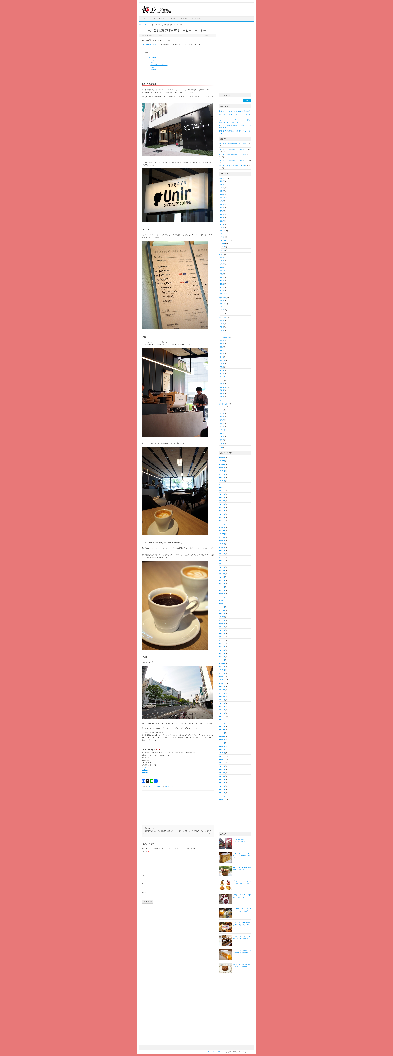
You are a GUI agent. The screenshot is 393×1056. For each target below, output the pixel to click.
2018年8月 (222, 769)
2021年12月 (222, 636)
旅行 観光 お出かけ (224, 404)
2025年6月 (222, 504)
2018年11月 (222, 759)
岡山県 (222, 224)
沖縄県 (222, 227)
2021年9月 (222, 646)
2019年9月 (222, 726)
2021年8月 (222, 650)
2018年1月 (222, 792)
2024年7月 (222, 534)
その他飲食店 (223, 387)
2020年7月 (222, 693)
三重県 (222, 187)
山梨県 (222, 207)
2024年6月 (222, 537)
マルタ (222, 396)
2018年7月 (222, 772)
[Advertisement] (178, 808)
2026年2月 (222, 477)
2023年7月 (222, 573)
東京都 (222, 194)
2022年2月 (222, 630)
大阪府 (222, 217)
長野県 (222, 204)
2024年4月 (222, 544)
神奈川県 (222, 197)
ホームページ (146, 767)
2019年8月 (222, 729)
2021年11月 (222, 640)
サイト (144, 892)
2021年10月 (222, 643)
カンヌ (223, 247)
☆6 (172, 786)
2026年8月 (222, 457)
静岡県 (222, 201)
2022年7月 (222, 613)
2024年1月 (222, 553)
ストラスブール (225, 240)
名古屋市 (167, 786)
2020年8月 (222, 689)
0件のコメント (210, 35)
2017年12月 (222, 796)
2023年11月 (222, 560)
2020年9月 (222, 686)
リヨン (223, 237)
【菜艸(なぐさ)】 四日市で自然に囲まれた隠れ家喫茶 (234, 111)
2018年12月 (222, 756)
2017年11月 (222, 799)
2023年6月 (222, 577)
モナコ (222, 413)
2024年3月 (222, 547)
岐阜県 (222, 184)
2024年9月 (222, 527)
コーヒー (148, 25)
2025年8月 (222, 497)
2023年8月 (222, 570)
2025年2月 (222, 514)
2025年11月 (222, 487)
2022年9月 (222, 607)
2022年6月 (222, 617)
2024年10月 (222, 524)
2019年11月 (222, 719)
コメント (145, 852)
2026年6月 (222, 464)
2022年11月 (222, 600)
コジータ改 (152, 18)
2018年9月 (222, 766)
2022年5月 (222, 620)
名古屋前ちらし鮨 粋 (149, 44)
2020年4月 (222, 703)
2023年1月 (222, 593)
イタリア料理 (223, 317)
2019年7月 (222, 733)
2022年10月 (222, 603)
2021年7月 (222, 653)
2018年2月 (222, 789)
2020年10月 (222, 683)
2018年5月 (222, 779)
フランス (222, 231)
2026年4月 (222, 471)
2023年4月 (222, 583)
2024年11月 (222, 520)
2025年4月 (222, 507)
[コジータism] (157, 13)
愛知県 (159, 786)
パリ (222, 233)
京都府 (222, 214)
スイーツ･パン (223, 178)
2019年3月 (222, 746)
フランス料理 (223, 298)
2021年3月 (222, 666)
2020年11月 (222, 680)
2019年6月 (222, 736)
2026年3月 (222, 474)
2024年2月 (222, 550)
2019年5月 (222, 739)
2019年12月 (222, 716)
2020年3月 (222, 706)
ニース (223, 243)
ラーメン (221, 380)
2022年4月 (222, 623)
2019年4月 (222, 743)
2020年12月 (222, 676)
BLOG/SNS (162, 18)
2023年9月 (222, 567)
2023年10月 (222, 564)
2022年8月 (222, 610)
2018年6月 (222, 776)
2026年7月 (222, 461)
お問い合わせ (173, 18)
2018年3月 (222, 786)
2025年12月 (222, 484)
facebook (144, 770)
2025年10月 (222, 490)
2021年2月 (222, 670)
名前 (143, 875)
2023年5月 (222, 580)
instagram (145, 772)
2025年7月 (222, 500)
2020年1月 (222, 713)
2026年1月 (222, 481)
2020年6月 (222, 696)
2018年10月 (222, 763)
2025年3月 (222, 510)
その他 (221, 447)
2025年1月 (222, 517)
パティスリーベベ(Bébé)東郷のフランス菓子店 (232, 143)
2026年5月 (222, 467)
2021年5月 (222, 660)
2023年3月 (222, 587)
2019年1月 (222, 753)
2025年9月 (222, 494)
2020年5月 (222, 700)
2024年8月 (222, 530)
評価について (196, 18)
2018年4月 (222, 782)
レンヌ (223, 250)
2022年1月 (222, 633)
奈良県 (222, 221)
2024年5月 (222, 540)
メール (144, 884)
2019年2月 (222, 749)
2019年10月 (222, 723)
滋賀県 (222, 191)
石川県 (222, 211)
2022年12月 (222, 597)
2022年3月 (222, 626)
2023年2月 (222, 590)
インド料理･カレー (224, 337)
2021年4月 (222, 663)
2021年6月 (222, 656)
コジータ (149, 35)
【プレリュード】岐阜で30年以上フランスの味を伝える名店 (242, 855)
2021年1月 (222, 673)
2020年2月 (222, 709)
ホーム (143, 18)
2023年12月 (222, 557)
